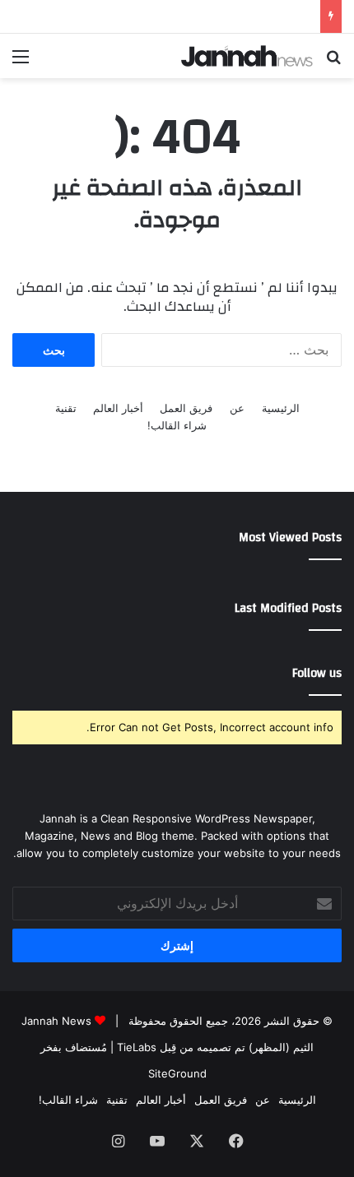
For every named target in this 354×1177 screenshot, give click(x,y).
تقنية (66, 408)
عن (237, 408)
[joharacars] (247, 56)
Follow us (317, 673)
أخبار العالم (118, 408)
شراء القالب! (177, 425)
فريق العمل (186, 408)
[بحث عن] (333, 62)
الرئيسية (281, 408)
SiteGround (177, 1073)
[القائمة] (20, 62)
